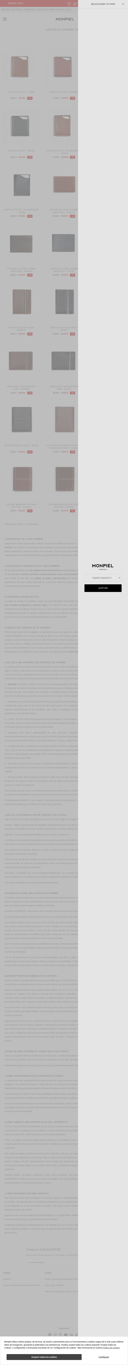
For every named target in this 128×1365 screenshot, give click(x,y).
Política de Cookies (111, 1348)
